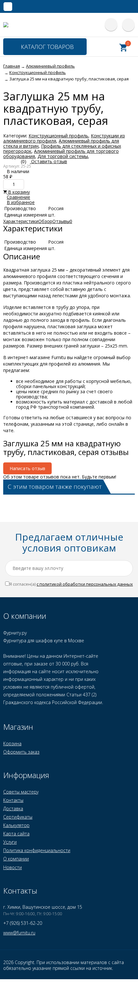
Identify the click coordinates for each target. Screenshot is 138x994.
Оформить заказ (21, 752)
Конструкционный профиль (58, 136)
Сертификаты (17, 817)
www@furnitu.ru (19, 933)
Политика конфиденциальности (36, 850)
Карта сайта (16, 834)
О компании (16, 859)
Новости (12, 867)
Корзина (12, 743)
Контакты (13, 800)
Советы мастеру (21, 792)
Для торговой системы (63, 156)
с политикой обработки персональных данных (85, 584)
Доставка (13, 808)
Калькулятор (16, 825)
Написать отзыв (27, 468)
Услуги (10, 842)
